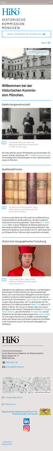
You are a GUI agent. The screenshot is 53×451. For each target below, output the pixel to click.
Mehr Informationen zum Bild (38, 52)
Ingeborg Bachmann (34, 299)
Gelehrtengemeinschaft (40, 155)
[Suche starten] (50, 2)
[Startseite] (10, 14)
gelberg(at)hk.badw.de (15, 367)
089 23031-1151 (12, 362)
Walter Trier (35, 304)
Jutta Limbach (44, 314)
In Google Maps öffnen (14, 397)
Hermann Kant (36, 311)
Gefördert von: (10, 404)
